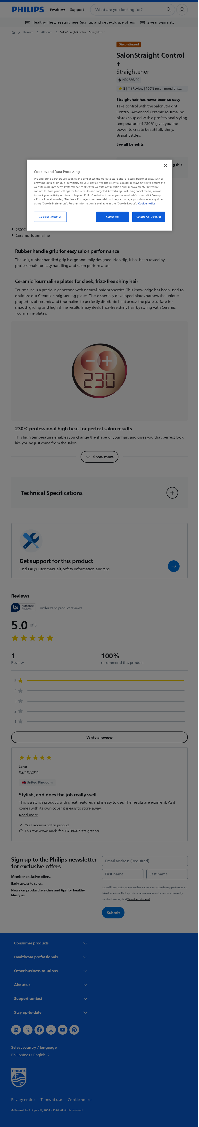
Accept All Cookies (147, 216)
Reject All (110, 216)
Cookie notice (145, 203)
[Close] (163, 165)
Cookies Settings (48, 216)
